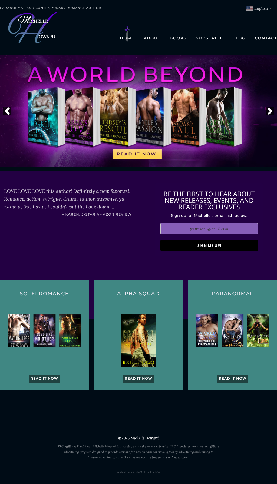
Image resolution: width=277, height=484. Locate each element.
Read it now (44, 379)
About (152, 38)
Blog (239, 38)
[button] (7, 111)
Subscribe (209, 38)
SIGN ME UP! (209, 245)
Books (178, 38)
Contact (266, 38)
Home (127, 38)
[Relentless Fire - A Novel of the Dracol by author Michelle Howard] (138, 111)
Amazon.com (96, 457)
